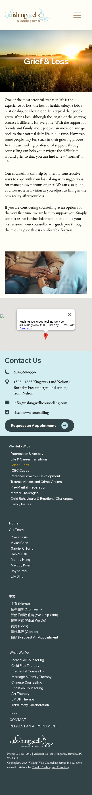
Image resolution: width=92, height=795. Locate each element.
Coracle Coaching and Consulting (50, 767)
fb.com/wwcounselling (31, 412)
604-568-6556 (25, 371)
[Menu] (77, 15)
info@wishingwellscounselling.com (40, 402)
